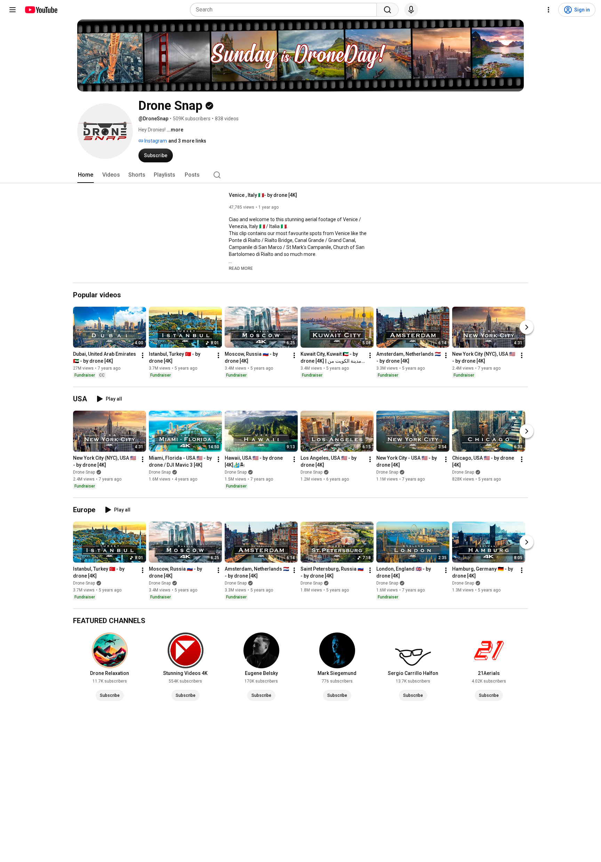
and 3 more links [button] (187, 141)
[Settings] (548, 10)
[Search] (387, 10)
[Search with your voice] (411, 10)
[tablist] (300, 175)
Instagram (155, 141)
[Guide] (12, 10)
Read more (241, 268)
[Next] (527, 327)
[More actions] (143, 355)
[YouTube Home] (40, 9)
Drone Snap (84, 472)
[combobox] (285, 10)
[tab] (85, 175)
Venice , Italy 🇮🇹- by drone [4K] (263, 195)
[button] (241, 268)
